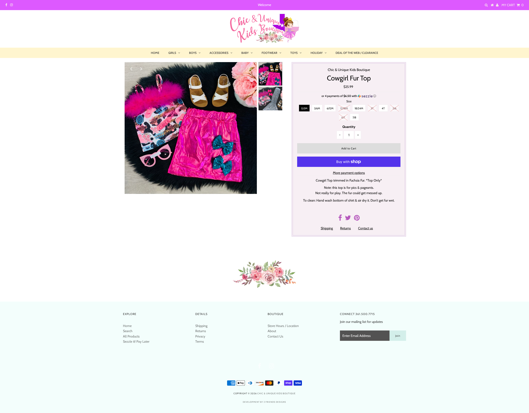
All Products (131, 336)
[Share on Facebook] (340, 219)
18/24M (359, 108)
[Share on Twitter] (348, 219)
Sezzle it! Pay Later (136, 341)
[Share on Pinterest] (357, 219)
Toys (294, 53)
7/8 (354, 117)
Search (127, 331)
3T (372, 108)
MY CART (513, 5)
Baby (245, 53)
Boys (193, 53)
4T (383, 108)
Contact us (365, 228)
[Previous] (131, 68)
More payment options (349, 173)
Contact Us (275, 336)
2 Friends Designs (275, 402)
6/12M (330, 108)
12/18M (344, 108)
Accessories (219, 53)
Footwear (269, 53)
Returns (345, 228)
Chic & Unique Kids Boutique (276, 393)
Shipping (327, 228)
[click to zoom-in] (250, 68)
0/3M (304, 108)
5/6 (394, 108)
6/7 (343, 117)
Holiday (317, 53)
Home (155, 53)
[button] (348, 96)
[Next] (141, 68)
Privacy (200, 336)
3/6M (317, 108)
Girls (172, 53)
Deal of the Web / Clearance (357, 53)
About (272, 331)
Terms (199, 341)
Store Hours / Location (283, 326)
